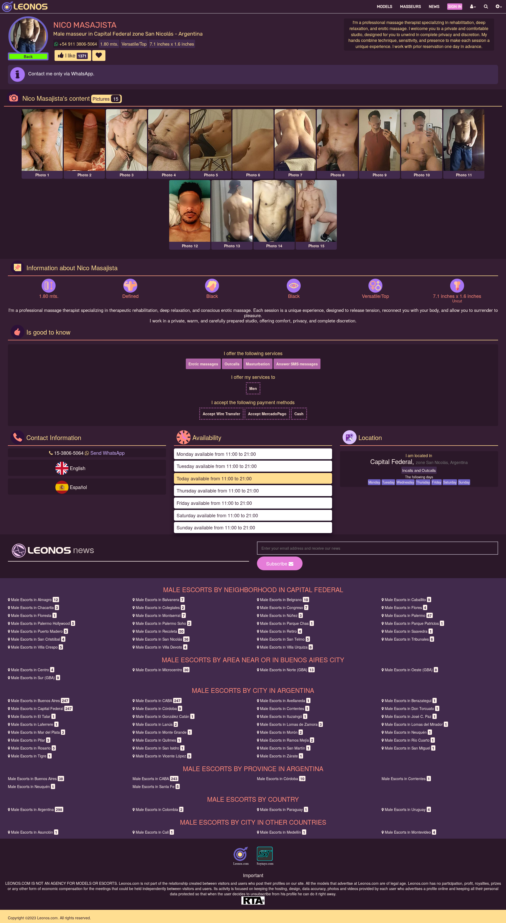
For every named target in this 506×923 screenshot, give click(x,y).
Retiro (280, 631)
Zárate (281, 755)
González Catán (164, 716)
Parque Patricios (414, 623)
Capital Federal (41, 708)
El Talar (33, 716)
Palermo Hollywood (42, 623)
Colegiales (160, 607)
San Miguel (409, 748)
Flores (405, 607)
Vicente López (163, 755)
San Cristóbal (37, 639)
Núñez (281, 615)
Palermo (408, 615)
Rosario (33, 748)
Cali (154, 832)
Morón (281, 732)
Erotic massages (203, 363)
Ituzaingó (283, 716)
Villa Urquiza (286, 647)
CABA (158, 700)
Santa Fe (156, 786)
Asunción (34, 832)
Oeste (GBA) (411, 669)
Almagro (34, 599)
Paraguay (283, 809)
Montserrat (160, 615)
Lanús (156, 724)
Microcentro (162, 669)
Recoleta (159, 631)
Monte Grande (163, 732)
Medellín (282, 832)
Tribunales (409, 639)
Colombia (159, 809)
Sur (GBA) (35, 677)
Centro (32, 669)
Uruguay (407, 809)
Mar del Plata (37, 732)
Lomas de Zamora (291, 724)
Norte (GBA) (287, 669)
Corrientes (284, 708)
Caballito (407, 599)
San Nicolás (162, 639)
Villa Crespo (36, 647)
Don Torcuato (411, 708)
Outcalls (232, 363)
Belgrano (284, 599)
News (434, 6)
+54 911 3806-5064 (77, 44)
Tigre (31, 755)
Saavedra (408, 631)
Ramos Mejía (286, 740)
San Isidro (159, 748)
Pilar (30, 740)
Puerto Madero (39, 631)
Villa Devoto (161, 647)
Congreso (283, 607)
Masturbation (258, 363)
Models (384, 6)
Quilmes (158, 740)
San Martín (284, 748)
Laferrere (34, 724)
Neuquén (408, 732)
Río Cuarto (409, 740)
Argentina (36, 809)
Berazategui (410, 700)
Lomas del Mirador (416, 724)
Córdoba (158, 708)
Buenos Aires (39, 700)
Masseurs (410, 6)
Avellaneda (284, 700)
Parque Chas (286, 623)
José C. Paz (410, 716)
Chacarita (34, 607)
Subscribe (277, 563)
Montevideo (410, 832)
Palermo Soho (163, 623)
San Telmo (284, 639)
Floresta (33, 615)
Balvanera (159, 599)
